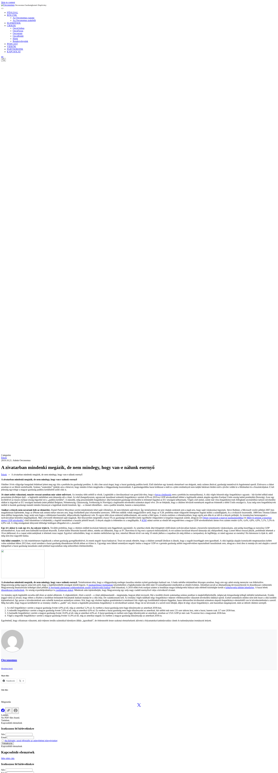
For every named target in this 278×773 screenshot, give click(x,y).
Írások (4, 458)
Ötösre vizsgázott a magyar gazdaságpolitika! (223, 518)
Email (4, 737)
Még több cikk (7, 758)
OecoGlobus (18, 28)
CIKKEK (11, 25)
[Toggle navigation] (2, 8)
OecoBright (18, 36)
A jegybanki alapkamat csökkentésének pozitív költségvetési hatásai (79, 587)
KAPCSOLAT (14, 51)
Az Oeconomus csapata (23, 18)
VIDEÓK (11, 46)
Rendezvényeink (20, 41)
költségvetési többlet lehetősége (239, 587)
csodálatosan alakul (64, 590)
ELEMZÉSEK (14, 23)
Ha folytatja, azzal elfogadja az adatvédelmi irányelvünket (31, 740)
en (2, 56)
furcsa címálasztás (163, 494)
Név (3, 734)
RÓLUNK (12, 15)
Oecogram (17, 33)
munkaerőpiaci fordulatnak (100, 585)
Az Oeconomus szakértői (24, 20)
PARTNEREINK (15, 49)
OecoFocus (18, 31)
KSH (144, 520)
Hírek (15, 38)
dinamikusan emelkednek (12, 590)
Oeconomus (9, 660)
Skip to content (8, 2)
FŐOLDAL (12, 12)
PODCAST (12, 44)
